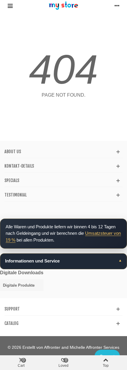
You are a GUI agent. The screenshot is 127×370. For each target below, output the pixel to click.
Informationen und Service (32, 260)
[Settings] (117, 5)
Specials (11, 180)
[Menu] (10, 5)
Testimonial (15, 194)
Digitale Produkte (19, 285)
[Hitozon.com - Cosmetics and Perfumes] (63, 5)
